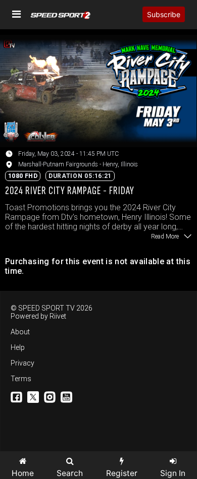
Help (18, 347)
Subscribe (163, 14)
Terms (21, 379)
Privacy (22, 363)
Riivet (58, 316)
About (20, 332)
